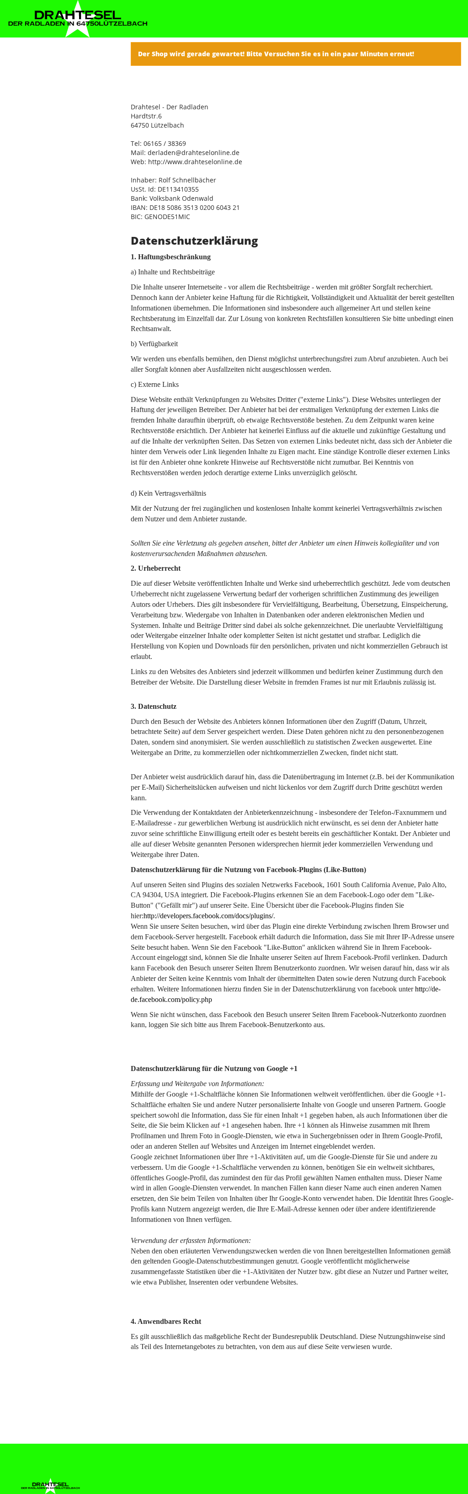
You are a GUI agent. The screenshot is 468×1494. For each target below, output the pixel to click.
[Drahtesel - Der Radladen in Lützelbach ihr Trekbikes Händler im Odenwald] (78, 18)
